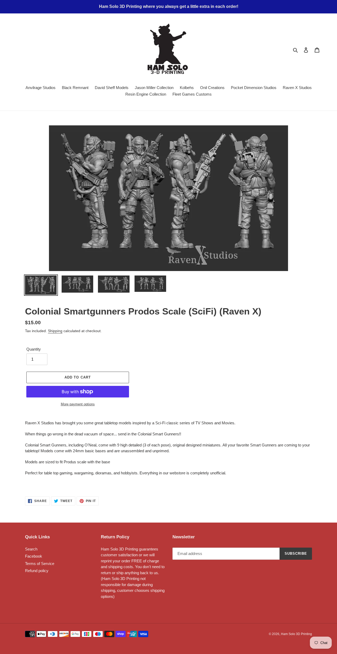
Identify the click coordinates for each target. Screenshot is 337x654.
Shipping (55, 331)
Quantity (33, 349)
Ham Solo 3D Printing (296, 634)
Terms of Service (39, 563)
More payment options (78, 404)
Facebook (33, 556)
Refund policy (36, 570)
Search (31, 549)
